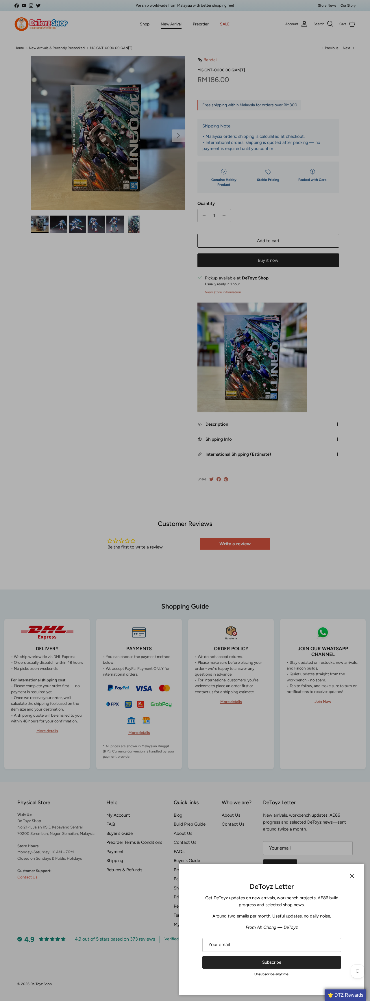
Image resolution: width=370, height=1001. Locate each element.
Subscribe (271, 962)
